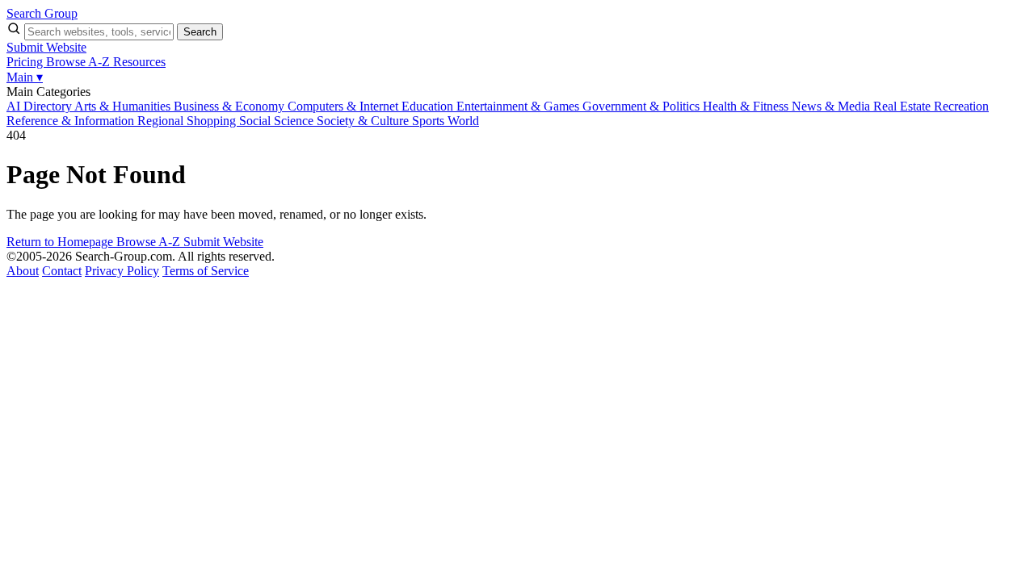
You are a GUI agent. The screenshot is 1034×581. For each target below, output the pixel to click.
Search (199, 32)
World (463, 120)
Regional (162, 120)
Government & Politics (642, 106)
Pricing (26, 62)
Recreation (961, 106)
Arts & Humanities (124, 106)
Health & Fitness (747, 106)
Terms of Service (205, 271)
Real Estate (903, 106)
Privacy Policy (122, 271)
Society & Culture (364, 120)
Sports (430, 120)
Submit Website (46, 47)
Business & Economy (231, 106)
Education (428, 106)
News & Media (832, 106)
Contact (62, 271)
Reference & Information (71, 120)
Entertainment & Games (519, 106)
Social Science (278, 120)
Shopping (213, 120)
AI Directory (40, 106)
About (22, 271)
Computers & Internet (344, 106)
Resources (139, 62)
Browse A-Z (79, 62)
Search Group (42, 13)
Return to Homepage (61, 242)
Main (24, 77)
